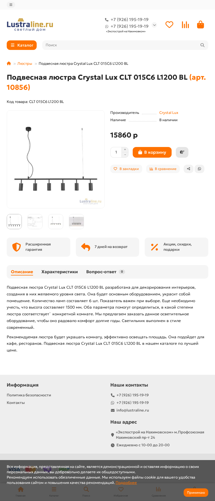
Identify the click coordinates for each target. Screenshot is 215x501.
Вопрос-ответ (104, 271)
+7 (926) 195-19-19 (130, 19)
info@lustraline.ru (132, 410)
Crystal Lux (168, 112)
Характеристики (59, 271)
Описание (22, 271)
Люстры (24, 63)
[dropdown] (11, 5)
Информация (23, 385)
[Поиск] (202, 45)
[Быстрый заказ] (182, 152)
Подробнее (126, 482)
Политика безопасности (29, 395)
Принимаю (196, 492)
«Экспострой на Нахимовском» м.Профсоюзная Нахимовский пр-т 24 (160, 435)
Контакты (16, 402)
